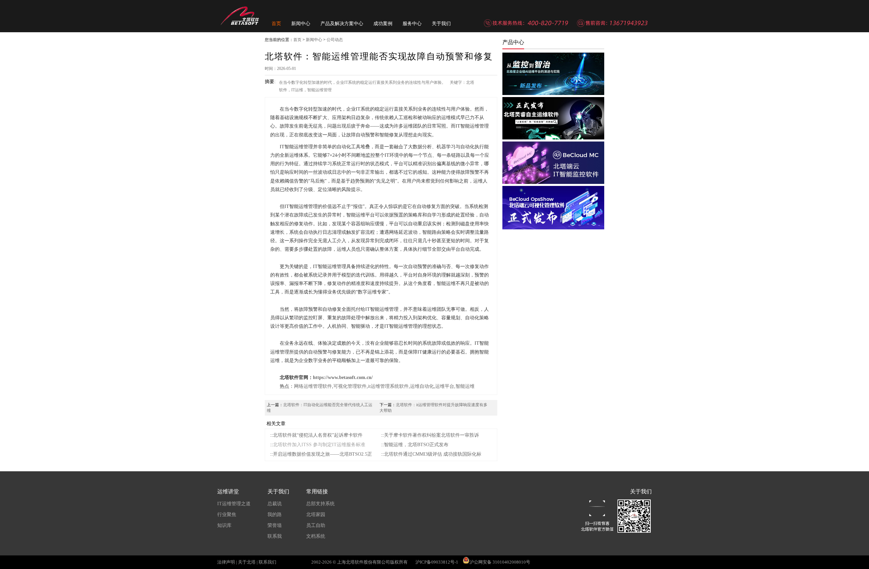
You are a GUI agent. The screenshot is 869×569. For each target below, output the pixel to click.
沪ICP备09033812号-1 (436, 562)
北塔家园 (315, 514)
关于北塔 (247, 562)
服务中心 (412, 23)
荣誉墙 (274, 525)
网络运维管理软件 (313, 386)
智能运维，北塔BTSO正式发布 (416, 444)
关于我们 (441, 23)
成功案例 (382, 23)
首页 (276, 23)
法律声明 (226, 562)
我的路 (274, 514)
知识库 (224, 525)
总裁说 (274, 503)
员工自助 (315, 525)
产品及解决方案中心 (341, 23)
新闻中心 (300, 23)
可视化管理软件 (350, 386)
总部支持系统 (320, 503)
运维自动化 (422, 386)
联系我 (274, 536)
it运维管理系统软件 (388, 386)
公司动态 (335, 39)
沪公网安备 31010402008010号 (499, 562)
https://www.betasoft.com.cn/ (343, 377)
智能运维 (465, 386)
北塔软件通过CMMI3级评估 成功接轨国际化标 (432, 454)
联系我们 (267, 562)
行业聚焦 (226, 514)
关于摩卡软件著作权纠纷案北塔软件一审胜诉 (431, 435)
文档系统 (315, 536)
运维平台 (444, 386)
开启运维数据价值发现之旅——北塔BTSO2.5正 (322, 454)
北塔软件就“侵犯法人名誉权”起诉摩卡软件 (318, 435)
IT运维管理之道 (234, 503)
